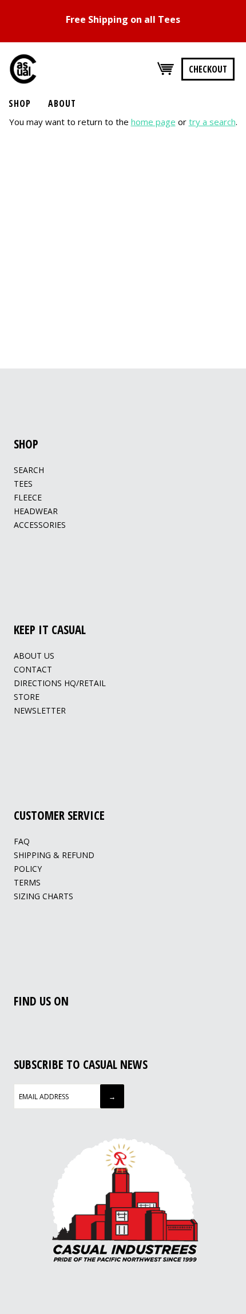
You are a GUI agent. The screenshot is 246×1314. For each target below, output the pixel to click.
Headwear (36, 511)
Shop (20, 103)
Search (29, 469)
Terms (27, 882)
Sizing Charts (43, 896)
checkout (208, 69)
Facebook (20, 1027)
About (62, 103)
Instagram (34, 1027)
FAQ (22, 841)
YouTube (48, 1027)
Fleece (28, 497)
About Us (34, 655)
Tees (23, 483)
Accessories (40, 524)
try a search (212, 121)
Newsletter (40, 710)
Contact (33, 669)
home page (153, 121)
